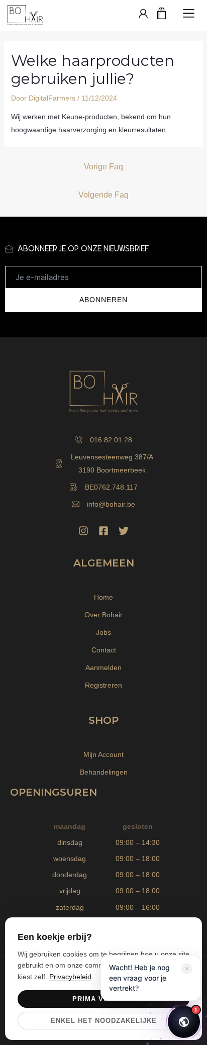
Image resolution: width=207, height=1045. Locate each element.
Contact (103, 650)
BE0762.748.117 (111, 487)
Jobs (103, 632)
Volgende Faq (103, 195)
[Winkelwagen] (162, 14)
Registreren (103, 685)
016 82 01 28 (111, 440)
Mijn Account (103, 754)
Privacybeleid (70, 977)
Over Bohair (103, 615)
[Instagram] (83, 531)
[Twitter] (124, 531)
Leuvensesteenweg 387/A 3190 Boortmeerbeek (112, 463)
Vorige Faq (103, 166)
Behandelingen (104, 772)
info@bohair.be (111, 504)
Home (103, 597)
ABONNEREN (103, 300)
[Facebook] (103, 531)
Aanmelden (103, 667)
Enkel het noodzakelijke (104, 1020)
